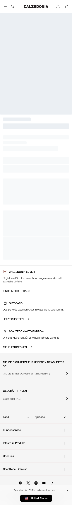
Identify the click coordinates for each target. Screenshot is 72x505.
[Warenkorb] (67, 6)
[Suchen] (12, 6)
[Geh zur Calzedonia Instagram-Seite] (36, 482)
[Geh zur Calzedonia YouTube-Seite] (44, 482)
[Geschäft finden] (67, 398)
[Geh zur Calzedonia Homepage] (36, 6)
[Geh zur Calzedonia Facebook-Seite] (20, 482)
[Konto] (58, 6)
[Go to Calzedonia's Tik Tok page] (52, 482)
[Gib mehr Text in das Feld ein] (67, 373)
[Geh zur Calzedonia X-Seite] (28, 482)
